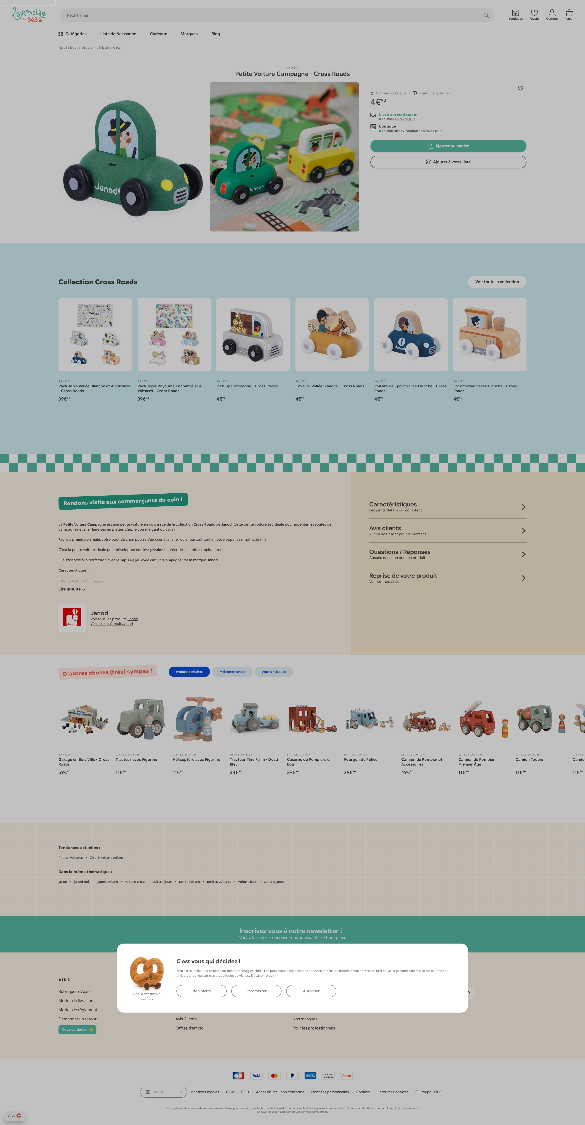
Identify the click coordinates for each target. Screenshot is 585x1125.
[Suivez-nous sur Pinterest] (468, 993)
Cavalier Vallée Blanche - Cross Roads (329, 386)
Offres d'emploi (190, 1028)
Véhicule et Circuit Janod (111, 624)
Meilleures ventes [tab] (232, 672)
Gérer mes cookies (393, 1092)
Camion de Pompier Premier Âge (476, 762)
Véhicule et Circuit (109, 48)
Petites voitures (70, 858)
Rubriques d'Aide (74, 991)
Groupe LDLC (429, 1092)
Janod (292, 67)
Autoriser (311, 991)
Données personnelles (330, 1092)
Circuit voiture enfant (106, 858)
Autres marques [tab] (274, 672)
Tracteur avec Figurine (136, 759)
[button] (431, 93)
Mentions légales (204, 1092)
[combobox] (163, 1092)
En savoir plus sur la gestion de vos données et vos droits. (292, 1111)
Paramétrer (256, 991)
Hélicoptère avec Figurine (196, 759)
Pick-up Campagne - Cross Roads (247, 386)
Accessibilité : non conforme (280, 1092)
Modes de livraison (75, 1000)
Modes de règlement (77, 1009)
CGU (245, 1092)
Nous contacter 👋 (77, 1029)
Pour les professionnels (313, 1028)
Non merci (201, 991)
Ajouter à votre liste (452, 162)
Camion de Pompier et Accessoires (421, 762)
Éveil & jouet (68, 48)
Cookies (363, 1092)
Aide (11, 1116)
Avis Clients (186, 1018)
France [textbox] (157, 1092)
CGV (230, 1092)
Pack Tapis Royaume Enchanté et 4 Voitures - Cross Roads (170, 388)
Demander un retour (77, 1018)
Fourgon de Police (361, 759)
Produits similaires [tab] (189, 672)
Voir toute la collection (497, 281)
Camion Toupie (529, 759)
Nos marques (304, 1018)
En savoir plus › (262, 975)
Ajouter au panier (452, 146)
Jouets (87, 48)
